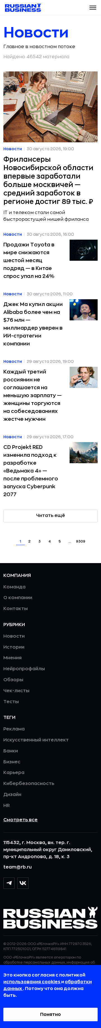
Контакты (15, 608)
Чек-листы (16, 691)
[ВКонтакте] (23, 883)
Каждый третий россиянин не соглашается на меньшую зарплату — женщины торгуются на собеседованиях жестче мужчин (32, 395)
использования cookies (32, 982)
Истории (13, 647)
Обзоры (13, 680)
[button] (93, 7)
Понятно (50, 1014)
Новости (14, 636)
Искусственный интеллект (36, 740)
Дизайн (12, 794)
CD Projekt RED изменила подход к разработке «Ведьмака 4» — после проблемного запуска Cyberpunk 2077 (30, 471)
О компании (17, 597)
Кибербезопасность (28, 783)
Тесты (11, 701)
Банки (10, 751)
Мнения (12, 658)
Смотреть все (20, 820)
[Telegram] (9, 883)
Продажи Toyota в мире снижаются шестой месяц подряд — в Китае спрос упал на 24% (28, 260)
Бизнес (11, 762)
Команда (14, 587)
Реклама (14, 729)
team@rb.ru (17, 867)
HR (6, 805)
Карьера (13, 772)
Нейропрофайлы (24, 669)
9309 (80, 541)
